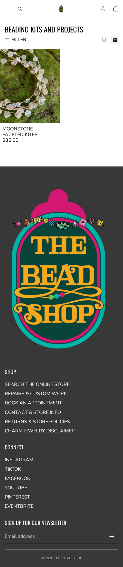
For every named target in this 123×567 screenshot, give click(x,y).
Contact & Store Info (33, 412)
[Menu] (7, 9)
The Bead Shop (68, 558)
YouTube (16, 488)
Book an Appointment (33, 403)
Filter (18, 39)
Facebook (17, 478)
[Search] (19, 8)
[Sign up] (112, 536)
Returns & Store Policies (37, 421)
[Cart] (115, 8)
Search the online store (37, 384)
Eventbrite (19, 506)
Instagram (19, 460)
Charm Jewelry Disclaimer (40, 431)
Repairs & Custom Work (36, 393)
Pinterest (17, 497)
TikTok (13, 469)
